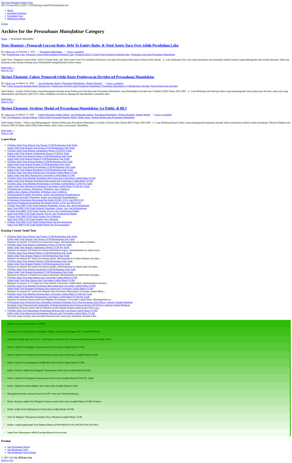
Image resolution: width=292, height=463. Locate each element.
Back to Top (7, 70)
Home (4, 38)
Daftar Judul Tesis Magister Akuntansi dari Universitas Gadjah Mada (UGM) (45, 347)
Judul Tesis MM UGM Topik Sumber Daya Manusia (32, 219)
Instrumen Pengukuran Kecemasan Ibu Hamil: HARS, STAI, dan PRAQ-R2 (44, 202)
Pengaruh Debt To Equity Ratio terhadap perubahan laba (102, 54)
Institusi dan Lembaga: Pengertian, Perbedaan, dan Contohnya (37, 192)
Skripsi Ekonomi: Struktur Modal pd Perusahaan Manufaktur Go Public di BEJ (64, 108)
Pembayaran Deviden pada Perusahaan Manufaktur (76, 86)
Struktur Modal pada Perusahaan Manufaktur (113, 117)
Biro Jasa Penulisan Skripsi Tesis (17, 2)
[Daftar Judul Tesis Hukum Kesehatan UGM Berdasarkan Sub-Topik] (41, 167)
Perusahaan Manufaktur (51, 51)
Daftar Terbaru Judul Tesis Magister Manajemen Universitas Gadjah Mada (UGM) (48, 370)
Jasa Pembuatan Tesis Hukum (21, 452)
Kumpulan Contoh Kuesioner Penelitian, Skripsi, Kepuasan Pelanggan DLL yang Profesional (53, 331)
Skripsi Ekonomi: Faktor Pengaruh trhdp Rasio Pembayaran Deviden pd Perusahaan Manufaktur (78, 77)
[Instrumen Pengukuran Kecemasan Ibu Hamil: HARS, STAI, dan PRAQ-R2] (45, 200)
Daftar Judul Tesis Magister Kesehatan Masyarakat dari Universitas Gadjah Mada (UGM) (50, 181)
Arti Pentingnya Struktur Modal (22, 117)
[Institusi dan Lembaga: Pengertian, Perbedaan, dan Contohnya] (38, 189)
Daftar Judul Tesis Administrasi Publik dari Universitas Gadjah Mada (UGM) (45, 362)
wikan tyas (10, 51)
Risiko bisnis (84, 117)
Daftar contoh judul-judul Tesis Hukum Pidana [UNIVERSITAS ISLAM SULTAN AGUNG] (52, 425)
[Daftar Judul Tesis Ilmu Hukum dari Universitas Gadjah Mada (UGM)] (42, 172)
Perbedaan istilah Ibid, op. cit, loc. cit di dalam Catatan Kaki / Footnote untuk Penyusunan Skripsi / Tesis (59, 339)
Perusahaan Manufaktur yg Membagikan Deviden (126, 86)
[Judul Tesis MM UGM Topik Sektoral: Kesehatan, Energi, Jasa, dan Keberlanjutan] (48, 205)
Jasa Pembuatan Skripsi (49, 83)
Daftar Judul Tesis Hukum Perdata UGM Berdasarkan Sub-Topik (38, 164)
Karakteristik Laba (16, 54)
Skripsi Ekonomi (94, 83)
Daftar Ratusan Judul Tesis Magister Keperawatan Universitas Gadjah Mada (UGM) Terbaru (54, 401)
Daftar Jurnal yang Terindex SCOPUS (26, 323)
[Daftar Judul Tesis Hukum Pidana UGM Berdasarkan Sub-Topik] (39, 156)
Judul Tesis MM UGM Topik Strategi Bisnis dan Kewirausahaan (38, 224)
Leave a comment (75, 51)
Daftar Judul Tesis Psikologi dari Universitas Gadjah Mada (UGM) (40, 409)
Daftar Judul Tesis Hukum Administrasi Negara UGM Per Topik (38, 153)
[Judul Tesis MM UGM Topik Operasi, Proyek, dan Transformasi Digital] (43, 211)
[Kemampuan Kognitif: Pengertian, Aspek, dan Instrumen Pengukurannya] (43, 194)
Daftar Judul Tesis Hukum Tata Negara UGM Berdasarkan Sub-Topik (41, 148)
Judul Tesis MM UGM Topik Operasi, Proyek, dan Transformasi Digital (41, 213)
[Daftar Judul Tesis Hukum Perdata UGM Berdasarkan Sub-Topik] (40, 161)
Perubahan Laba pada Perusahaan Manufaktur (153, 54)
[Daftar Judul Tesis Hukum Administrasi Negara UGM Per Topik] (39, 150)
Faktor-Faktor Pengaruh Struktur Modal (57, 117)
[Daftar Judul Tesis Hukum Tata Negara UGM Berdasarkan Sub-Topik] (42, 145)
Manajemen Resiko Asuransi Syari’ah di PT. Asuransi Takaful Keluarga (43, 393)
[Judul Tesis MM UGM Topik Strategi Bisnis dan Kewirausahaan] (39, 222)
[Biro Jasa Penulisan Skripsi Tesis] (4, 24)
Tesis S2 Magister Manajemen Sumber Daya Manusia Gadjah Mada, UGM (44, 417)
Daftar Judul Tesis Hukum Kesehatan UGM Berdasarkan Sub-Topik (40, 170)
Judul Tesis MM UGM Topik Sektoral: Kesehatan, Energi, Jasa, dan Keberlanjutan (47, 208)
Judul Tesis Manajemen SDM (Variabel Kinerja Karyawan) (37, 432)
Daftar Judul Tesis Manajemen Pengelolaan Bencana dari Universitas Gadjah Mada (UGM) (51, 313)
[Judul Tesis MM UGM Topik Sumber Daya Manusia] (34, 216)
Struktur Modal (143, 114)
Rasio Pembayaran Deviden (164, 86)
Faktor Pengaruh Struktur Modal (54, 114)
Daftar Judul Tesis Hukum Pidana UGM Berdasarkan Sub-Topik (38, 159)
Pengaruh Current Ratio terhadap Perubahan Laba (50, 54)
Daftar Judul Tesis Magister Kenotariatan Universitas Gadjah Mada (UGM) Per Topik (48, 186)
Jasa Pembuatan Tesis (17, 449)
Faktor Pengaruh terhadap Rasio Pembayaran (28, 86)
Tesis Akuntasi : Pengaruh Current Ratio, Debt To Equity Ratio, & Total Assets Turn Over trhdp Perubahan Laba (90, 45)
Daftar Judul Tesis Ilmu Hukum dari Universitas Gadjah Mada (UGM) (41, 175)
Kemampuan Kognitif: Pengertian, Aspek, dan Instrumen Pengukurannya (42, 197)
